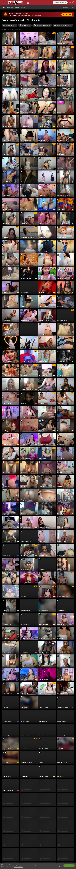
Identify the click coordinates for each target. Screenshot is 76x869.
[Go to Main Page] (15, 2)
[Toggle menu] (3, 2)
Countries (25, 25)
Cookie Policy (18, 867)
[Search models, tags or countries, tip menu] (73, 7)
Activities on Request (63, 25)
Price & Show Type (42, 25)
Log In (71, 2)
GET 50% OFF (67, 14)
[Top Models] (28, 2)
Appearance (10, 25)
